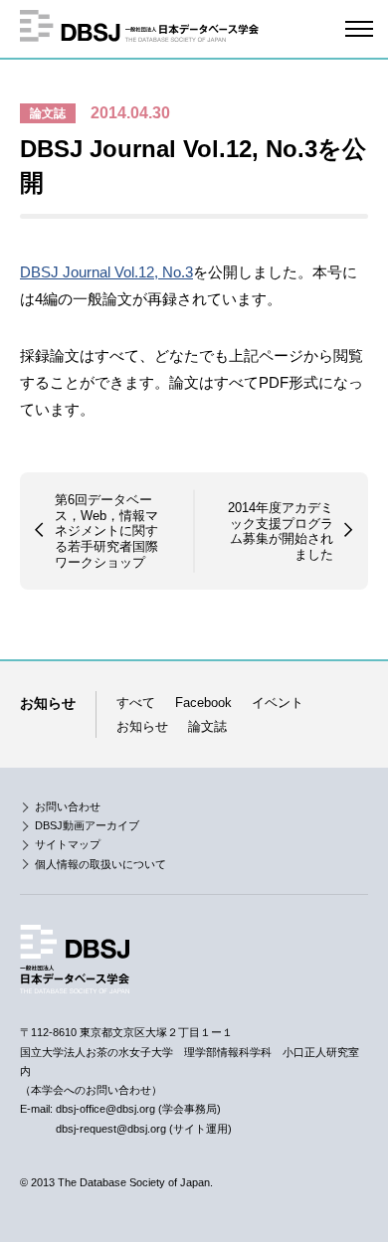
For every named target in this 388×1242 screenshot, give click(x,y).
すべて (135, 702)
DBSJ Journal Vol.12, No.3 (106, 272)
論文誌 (48, 113)
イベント (277, 702)
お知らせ (142, 726)
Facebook (203, 702)
